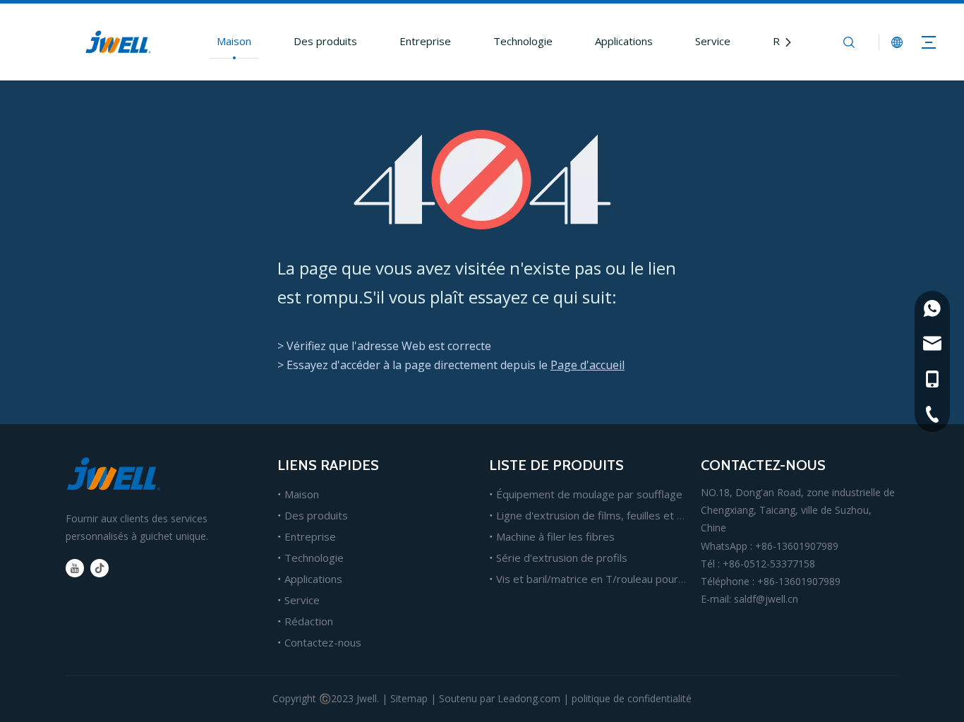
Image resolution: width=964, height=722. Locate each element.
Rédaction (308, 621)
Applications (624, 41)
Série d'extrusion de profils (561, 557)
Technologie (523, 41)
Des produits (325, 41)
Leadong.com (529, 698)
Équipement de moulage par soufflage (589, 494)
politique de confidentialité (632, 698)
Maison (234, 41)
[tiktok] (99, 568)
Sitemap (409, 698)
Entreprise (425, 41)
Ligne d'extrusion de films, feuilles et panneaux (609, 515)
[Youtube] (75, 568)
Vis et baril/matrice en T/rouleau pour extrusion (611, 579)
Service (712, 41)
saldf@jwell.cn (766, 599)
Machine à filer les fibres (555, 536)
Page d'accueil (587, 365)
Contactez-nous (322, 642)
